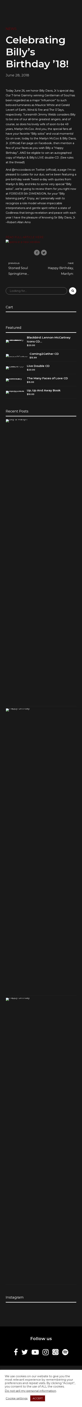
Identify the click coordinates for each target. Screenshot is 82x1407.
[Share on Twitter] (44, 252)
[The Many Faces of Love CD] (15, 380)
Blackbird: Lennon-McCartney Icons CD (49, 339)
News (11, 29)
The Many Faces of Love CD (47, 378)
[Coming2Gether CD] (17, 355)
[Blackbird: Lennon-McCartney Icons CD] (15, 341)
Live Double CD (38, 366)
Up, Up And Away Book (43, 390)
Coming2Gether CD (44, 354)
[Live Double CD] (15, 368)
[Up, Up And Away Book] (15, 392)
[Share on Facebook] (37, 252)
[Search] (72, 290)
